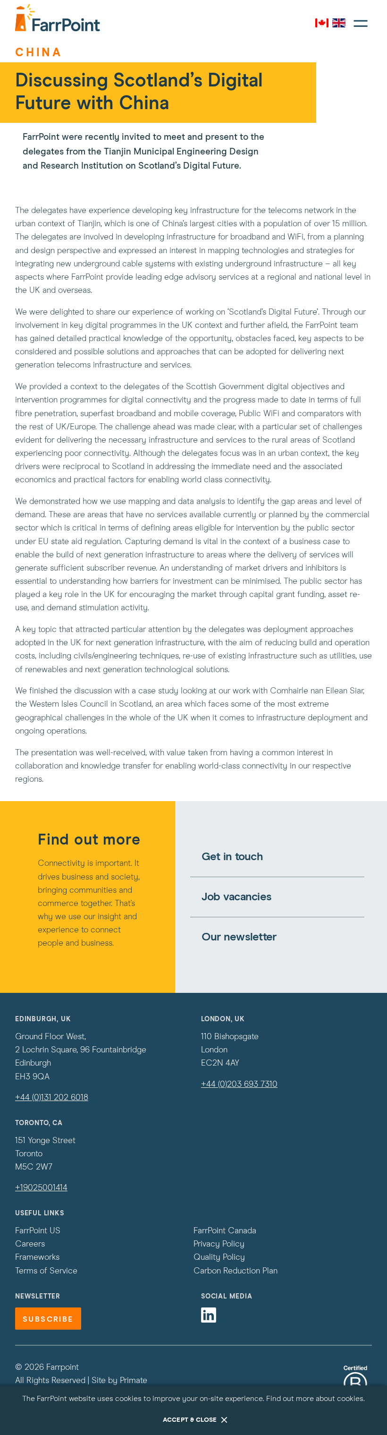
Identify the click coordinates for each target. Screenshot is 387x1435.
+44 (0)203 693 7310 (239, 1084)
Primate (133, 1380)
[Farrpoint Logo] (57, 17)
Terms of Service (46, 1271)
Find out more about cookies (314, 1398)
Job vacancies (237, 897)
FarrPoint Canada (225, 1231)
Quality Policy (219, 1257)
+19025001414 (41, 1188)
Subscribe (48, 1319)
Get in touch (232, 857)
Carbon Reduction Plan (236, 1271)
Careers (30, 1244)
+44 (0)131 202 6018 (51, 1097)
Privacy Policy (219, 1244)
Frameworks (37, 1257)
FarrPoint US (37, 1231)
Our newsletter (239, 937)
